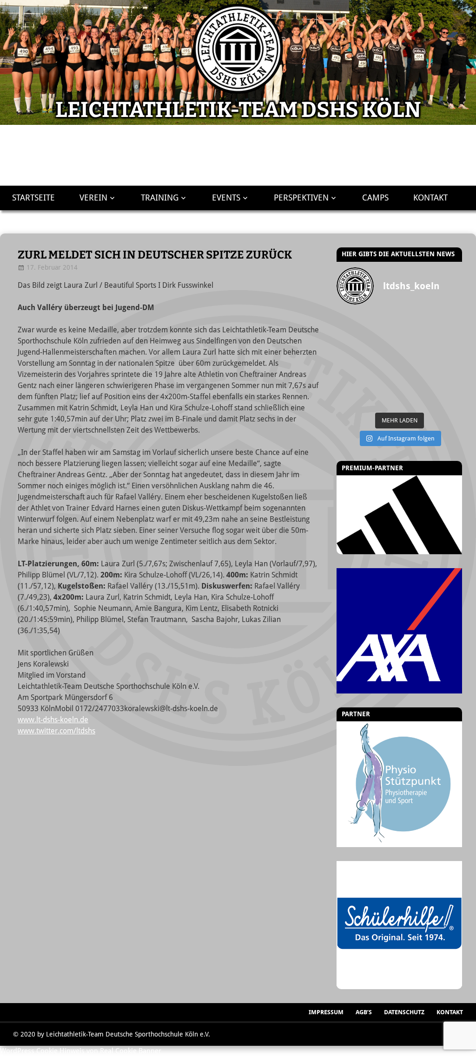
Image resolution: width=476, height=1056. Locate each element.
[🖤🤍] (415, 378)
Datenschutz (404, 1012)
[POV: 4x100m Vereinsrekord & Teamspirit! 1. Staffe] (352, 324)
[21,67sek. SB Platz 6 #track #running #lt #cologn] (415, 341)
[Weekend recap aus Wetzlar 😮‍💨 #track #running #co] (383, 341)
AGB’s (364, 1012)
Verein (93, 197)
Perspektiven (301, 197)
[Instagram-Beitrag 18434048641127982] (352, 360)
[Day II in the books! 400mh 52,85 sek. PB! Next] (383, 378)
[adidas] (399, 514)
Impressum (326, 1012)
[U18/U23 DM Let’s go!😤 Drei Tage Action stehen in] (415, 396)
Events (226, 197)
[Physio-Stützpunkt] (399, 784)
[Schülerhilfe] (399, 983)
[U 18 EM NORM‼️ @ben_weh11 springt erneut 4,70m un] (446, 396)
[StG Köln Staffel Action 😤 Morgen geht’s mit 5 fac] (415, 360)
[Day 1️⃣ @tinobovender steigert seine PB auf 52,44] (383, 324)
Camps (375, 197)
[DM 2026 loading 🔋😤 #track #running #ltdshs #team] (446, 324)
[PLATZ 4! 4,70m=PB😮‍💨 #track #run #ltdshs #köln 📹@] (352, 378)
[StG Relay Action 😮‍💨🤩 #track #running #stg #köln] (446, 378)
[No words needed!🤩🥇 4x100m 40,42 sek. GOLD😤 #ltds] (383, 396)
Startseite (33, 197)
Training (159, 197)
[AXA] (399, 630)
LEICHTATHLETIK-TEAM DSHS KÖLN (238, 110)
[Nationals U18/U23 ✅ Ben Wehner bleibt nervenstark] (446, 360)
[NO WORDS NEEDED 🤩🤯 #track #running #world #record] (352, 341)
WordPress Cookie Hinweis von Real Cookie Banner (80, 1051)
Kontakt (430, 197)
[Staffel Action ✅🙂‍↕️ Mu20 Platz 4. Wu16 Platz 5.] (383, 360)
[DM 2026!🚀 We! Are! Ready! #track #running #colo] (415, 324)
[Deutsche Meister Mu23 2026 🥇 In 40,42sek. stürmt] (352, 396)
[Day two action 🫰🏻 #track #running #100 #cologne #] (446, 341)
